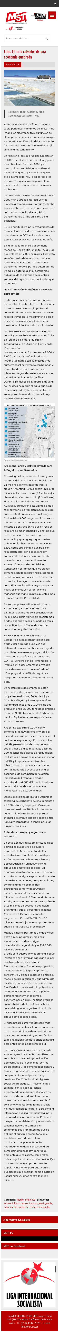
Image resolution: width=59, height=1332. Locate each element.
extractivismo (29, 1203)
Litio (6, 1207)
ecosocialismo (12, 1203)
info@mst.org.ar (29, 1326)
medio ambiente (19, 1207)
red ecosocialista (39, 1207)
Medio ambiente (26, 1199)
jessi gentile (45, 1203)
